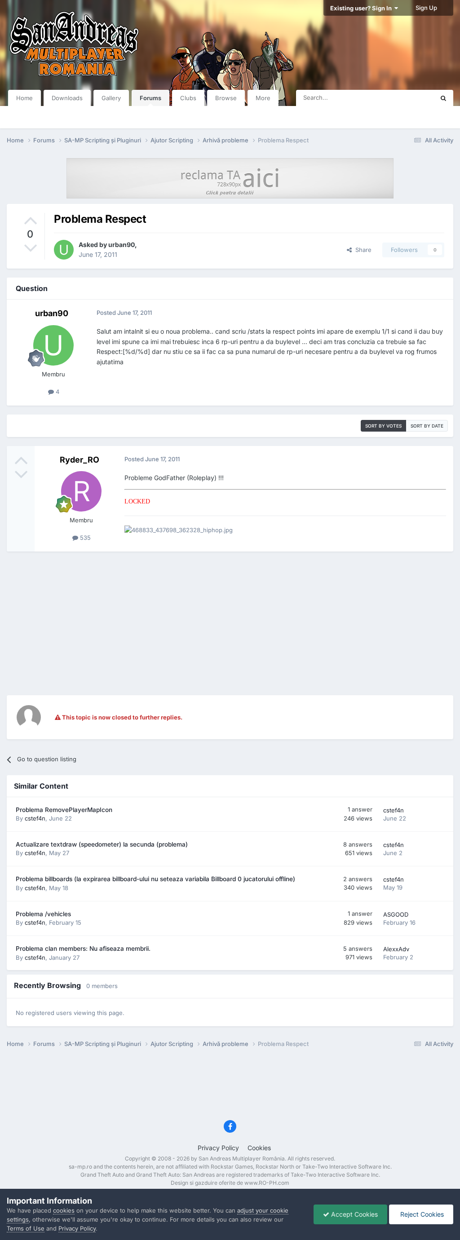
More (263, 97)
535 (84, 537)
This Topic (408, 97)
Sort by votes (383, 425)
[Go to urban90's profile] (64, 250)
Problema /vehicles (43, 914)
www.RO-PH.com (266, 1182)
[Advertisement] (230, 623)
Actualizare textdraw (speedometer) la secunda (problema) (102, 844)
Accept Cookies (353, 1214)
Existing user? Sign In (362, 8)
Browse (226, 97)
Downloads (67, 97)
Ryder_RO (79, 459)
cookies (64, 1210)
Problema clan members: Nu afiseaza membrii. (83, 948)
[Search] (443, 98)
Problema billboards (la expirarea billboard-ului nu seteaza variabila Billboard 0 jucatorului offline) (155, 879)
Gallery (111, 97)
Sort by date (427, 425)
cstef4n (35, 818)
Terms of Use (25, 1228)
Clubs (188, 97)
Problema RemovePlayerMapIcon (64, 809)
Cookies (259, 1148)
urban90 (121, 244)
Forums (150, 97)
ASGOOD (395, 914)
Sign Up (426, 7)
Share (362, 249)
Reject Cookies (421, 1214)
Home (24, 97)
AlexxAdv (396, 949)
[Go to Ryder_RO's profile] (81, 491)
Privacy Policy (218, 1148)
